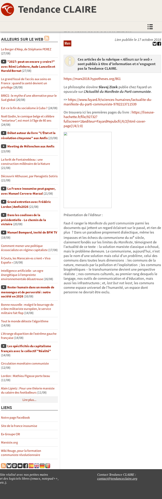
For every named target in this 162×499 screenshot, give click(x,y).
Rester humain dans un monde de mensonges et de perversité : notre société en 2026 (27, 291)
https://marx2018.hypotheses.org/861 (92, 78)
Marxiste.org (9, 442)
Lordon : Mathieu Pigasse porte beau (25, 376)
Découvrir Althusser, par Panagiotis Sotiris (29, 176)
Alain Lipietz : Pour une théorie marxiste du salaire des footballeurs (28, 390)
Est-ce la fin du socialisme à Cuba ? (24, 108)
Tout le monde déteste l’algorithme (24, 321)
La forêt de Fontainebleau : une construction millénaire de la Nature (25, 162)
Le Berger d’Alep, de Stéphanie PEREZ (26, 49)
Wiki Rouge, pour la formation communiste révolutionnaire (21, 453)
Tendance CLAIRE (57, 9)
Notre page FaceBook (15, 418)
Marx (67, 43)
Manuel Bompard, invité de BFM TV (32, 232)
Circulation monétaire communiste (25, 363)
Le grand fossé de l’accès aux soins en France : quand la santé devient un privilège (26, 83)
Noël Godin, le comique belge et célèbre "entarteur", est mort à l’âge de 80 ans (27, 118)
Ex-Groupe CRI (10, 434)
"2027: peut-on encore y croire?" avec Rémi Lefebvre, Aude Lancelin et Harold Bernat (28, 66)
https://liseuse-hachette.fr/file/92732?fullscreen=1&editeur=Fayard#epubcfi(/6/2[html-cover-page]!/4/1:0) (109, 119)
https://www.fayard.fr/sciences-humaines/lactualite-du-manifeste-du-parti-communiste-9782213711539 (108, 101)
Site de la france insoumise (19, 426)
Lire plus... (29, 400)
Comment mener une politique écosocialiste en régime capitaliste (24, 248)
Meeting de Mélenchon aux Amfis (30, 146)
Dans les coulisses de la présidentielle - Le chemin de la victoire (23, 219)
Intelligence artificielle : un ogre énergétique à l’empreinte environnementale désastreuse (22, 275)
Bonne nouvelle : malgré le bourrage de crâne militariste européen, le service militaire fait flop (27, 309)
